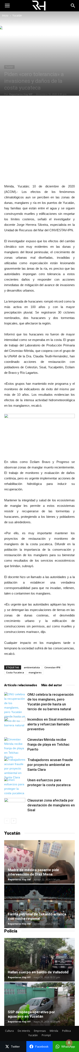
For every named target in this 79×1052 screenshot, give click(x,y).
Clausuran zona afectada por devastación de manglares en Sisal (51, 805)
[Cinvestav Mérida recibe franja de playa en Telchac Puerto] (14, 748)
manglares (35, 672)
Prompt (46, 1035)
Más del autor (51, 685)
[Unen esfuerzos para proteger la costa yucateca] (14, 786)
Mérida (54, 1031)
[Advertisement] (39, 139)
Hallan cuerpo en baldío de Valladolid (38, 972)
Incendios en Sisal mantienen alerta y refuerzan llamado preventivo (50, 724)
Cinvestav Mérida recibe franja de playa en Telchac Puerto (48, 744)
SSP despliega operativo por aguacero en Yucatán (31, 1014)
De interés (24, 1031)
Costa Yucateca (15, 672)
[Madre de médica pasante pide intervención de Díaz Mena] (39, 862)
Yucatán (17, 15)
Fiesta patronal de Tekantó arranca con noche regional (37, 916)
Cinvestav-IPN (52, 667)
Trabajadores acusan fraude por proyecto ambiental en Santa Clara (50, 765)
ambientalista (32, 667)
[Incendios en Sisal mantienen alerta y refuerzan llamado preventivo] (14, 724)
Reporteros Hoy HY (19, 977)
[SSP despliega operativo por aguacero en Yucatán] (39, 1004)
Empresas (40, 1031)
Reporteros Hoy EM (19, 879)
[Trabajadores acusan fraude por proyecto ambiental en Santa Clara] (14, 768)
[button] (73, 5)
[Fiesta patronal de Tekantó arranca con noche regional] (39, 906)
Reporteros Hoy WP (20, 94)
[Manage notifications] (69, 1042)
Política (66, 1031)
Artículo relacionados (20, 685)
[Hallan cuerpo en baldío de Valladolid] (39, 960)
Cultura (9, 1031)
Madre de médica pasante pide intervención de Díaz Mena (33, 872)
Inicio (5, 15)
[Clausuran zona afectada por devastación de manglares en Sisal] (14, 805)
